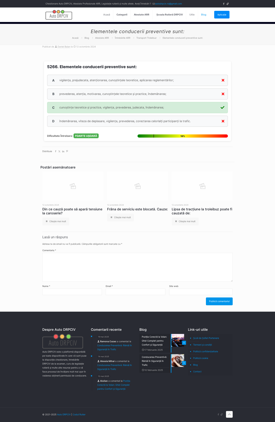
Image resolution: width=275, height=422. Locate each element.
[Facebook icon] (223, 3)
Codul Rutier (79, 414)
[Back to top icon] (229, 414)
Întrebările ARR (122, 37)
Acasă (75, 37)
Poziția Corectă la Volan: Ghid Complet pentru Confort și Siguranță (113, 384)
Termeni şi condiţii (202, 344)
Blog (87, 37)
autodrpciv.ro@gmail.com (168, 3)
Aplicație (221, 14)
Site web (173, 286)
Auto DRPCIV (64, 414)
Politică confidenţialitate (205, 351)
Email (109, 286)
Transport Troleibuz (146, 37)
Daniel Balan (64, 46)
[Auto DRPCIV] (59, 14)
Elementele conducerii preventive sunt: (183, 37)
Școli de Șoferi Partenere (206, 338)
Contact (197, 371)
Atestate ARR (102, 37)
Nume (46, 286)
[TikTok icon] (227, 3)
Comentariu (49, 250)
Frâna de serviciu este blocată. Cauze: (137, 209)
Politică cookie (200, 358)
